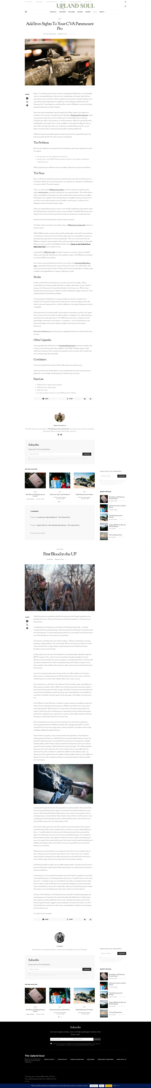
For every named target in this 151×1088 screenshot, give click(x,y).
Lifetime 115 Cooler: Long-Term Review (60, 495)
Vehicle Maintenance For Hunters (84, 495)
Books (35, 491)
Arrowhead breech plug (67, 346)
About (102, 12)
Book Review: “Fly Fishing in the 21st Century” (35, 495)
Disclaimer (63, 1)
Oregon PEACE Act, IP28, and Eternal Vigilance (117, 526)
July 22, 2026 (112, 537)
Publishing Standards (75, 1)
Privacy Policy (28, 1)
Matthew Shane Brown (50, 33)
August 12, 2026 (40, 499)
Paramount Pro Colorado (79, 115)
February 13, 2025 (62, 33)
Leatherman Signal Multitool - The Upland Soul (53, 517)
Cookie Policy (39, 1)
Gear (95, 12)
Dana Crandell (30, 499)
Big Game (72, 12)
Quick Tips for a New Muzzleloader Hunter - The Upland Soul (58, 525)
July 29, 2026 (112, 528)
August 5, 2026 (85, 498)
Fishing (87, 12)
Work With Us (88, 1)
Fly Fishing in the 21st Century (58, 429)
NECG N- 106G (49, 252)
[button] (58, 501)
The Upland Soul (34, 1055)
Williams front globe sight (76, 225)
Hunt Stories (59, 549)
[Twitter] (125, 1)
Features (62, 12)
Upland (80, 12)
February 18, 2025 (59, 559)
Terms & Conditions (51, 1)
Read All (53, 12)
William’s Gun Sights (56, 190)
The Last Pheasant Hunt (115, 535)
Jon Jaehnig (50, 559)
